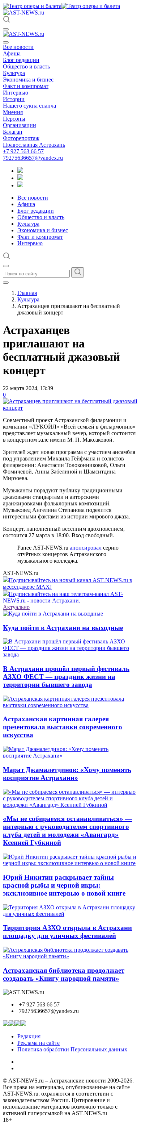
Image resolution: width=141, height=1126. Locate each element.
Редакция (28, 1036)
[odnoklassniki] (20, 178)
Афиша (12, 53)
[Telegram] (20, 171)
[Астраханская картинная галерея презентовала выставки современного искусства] (70, 705)
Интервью (15, 92)
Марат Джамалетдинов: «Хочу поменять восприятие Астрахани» (67, 773)
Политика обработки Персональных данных (72, 1049)
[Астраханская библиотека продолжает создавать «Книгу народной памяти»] (70, 956)
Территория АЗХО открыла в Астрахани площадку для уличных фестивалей (67, 931)
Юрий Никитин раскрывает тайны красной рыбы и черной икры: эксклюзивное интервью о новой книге (64, 885)
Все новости (18, 47)
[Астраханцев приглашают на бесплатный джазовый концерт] (70, 408)
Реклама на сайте (38, 1043)
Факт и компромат (25, 86)
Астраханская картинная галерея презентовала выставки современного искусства (62, 727)
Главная (27, 293)
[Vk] (20, 185)
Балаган (12, 132)
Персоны (14, 119)
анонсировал (86, 548)
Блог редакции (21, 60)
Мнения (13, 112)
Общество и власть (26, 66)
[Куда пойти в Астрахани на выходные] (53, 613)
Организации (19, 125)
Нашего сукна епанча (29, 106)
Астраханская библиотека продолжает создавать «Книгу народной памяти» (63, 974)
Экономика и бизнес (28, 79)
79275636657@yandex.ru (33, 158)
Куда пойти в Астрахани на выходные (63, 627)
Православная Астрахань (34, 145)
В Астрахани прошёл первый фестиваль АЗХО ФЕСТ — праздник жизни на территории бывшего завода (66, 676)
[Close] (6, 42)
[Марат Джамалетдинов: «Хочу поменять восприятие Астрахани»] (70, 755)
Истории (14, 99)
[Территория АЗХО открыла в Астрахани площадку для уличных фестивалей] (70, 914)
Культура (14, 73)
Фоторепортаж (21, 138)
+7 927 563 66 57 (23, 151)
